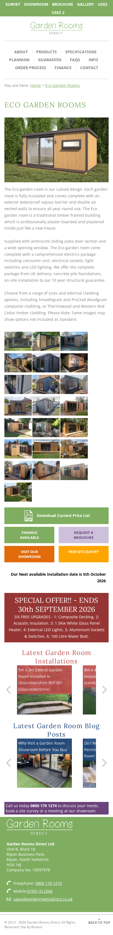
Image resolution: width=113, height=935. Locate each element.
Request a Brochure (84, 535)
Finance (63, 67)
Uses (103, 4)
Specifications (81, 51)
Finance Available (29, 535)
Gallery (85, 4)
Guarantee (49, 59)
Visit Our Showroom (29, 554)
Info (93, 59)
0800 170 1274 (43, 805)
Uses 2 (58, 12)
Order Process (30, 67)
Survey (12, 4)
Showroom (36, 4)
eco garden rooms (62, 85)
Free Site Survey (83, 551)
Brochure (62, 4)
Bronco (36, 927)
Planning (19, 59)
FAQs (75, 59)
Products (46, 51)
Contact (89, 67)
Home (35, 85)
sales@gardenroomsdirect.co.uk (42, 899)
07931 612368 (39, 891)
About (21, 51)
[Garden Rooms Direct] (56, 28)
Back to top (99, 922)
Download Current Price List (63, 515)
